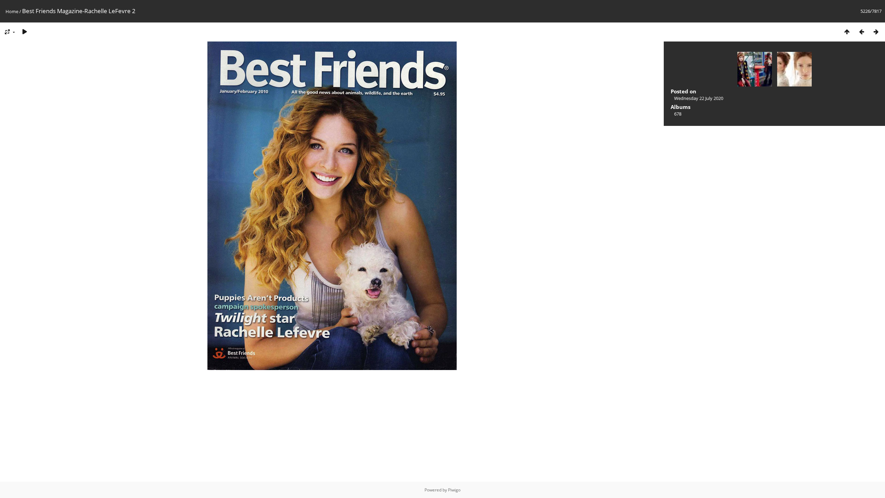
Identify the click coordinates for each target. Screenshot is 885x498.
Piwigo (454, 490)
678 (677, 114)
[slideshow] (24, 32)
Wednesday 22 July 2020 (698, 98)
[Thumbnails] (847, 32)
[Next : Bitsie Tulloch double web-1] (876, 32)
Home (12, 11)
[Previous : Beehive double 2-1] (861, 32)
